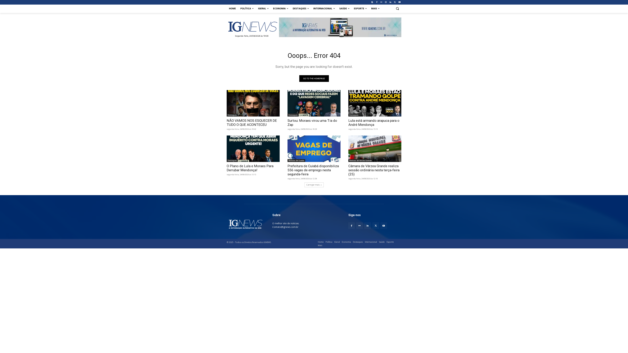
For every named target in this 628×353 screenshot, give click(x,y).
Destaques (232, 115)
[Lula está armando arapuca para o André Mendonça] (374, 103)
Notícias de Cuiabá (296, 160)
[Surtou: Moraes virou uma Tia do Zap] (314, 103)
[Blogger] (372, 2)
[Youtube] (399, 2)
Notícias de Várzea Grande (360, 160)
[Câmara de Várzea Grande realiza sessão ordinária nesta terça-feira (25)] (374, 148)
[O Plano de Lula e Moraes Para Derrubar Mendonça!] (253, 148)
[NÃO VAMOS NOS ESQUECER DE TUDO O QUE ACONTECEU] (253, 103)
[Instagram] (386, 2)
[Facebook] (377, 2)
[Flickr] (381, 2)
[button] (397, 8)
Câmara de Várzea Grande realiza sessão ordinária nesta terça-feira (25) (374, 170)
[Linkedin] (390, 2)
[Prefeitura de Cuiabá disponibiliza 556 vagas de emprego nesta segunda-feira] (314, 148)
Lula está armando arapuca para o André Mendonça (373, 123)
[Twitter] (395, 2)
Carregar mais (313, 184)
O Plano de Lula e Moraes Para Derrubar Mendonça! (250, 168)
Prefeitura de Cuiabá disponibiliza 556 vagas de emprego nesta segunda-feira (313, 170)
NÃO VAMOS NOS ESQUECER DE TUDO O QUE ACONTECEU (252, 123)
